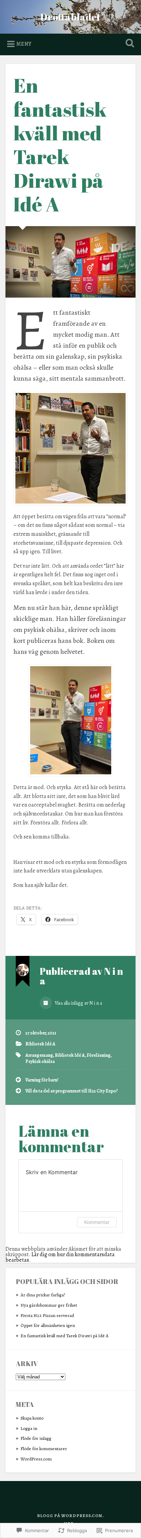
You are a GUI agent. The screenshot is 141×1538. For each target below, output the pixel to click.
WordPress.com (36, 1459)
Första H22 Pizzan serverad (47, 1315)
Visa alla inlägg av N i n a (78, 1003)
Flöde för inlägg (36, 1438)
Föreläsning (99, 1055)
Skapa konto (32, 1418)
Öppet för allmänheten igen (48, 1325)
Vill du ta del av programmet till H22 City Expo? (71, 1091)
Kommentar (97, 1222)
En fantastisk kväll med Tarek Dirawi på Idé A (60, 144)
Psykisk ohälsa (40, 1061)
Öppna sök (128, 44)
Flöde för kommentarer (44, 1448)
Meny (23, 44)
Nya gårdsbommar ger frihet (49, 1305)
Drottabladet (70, 16)
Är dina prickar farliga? (43, 1295)
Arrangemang (39, 1055)
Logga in (29, 1428)
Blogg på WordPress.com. (70, 1515)
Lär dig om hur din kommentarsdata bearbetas (60, 1257)
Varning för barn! (42, 1080)
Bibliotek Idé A (40, 1044)
